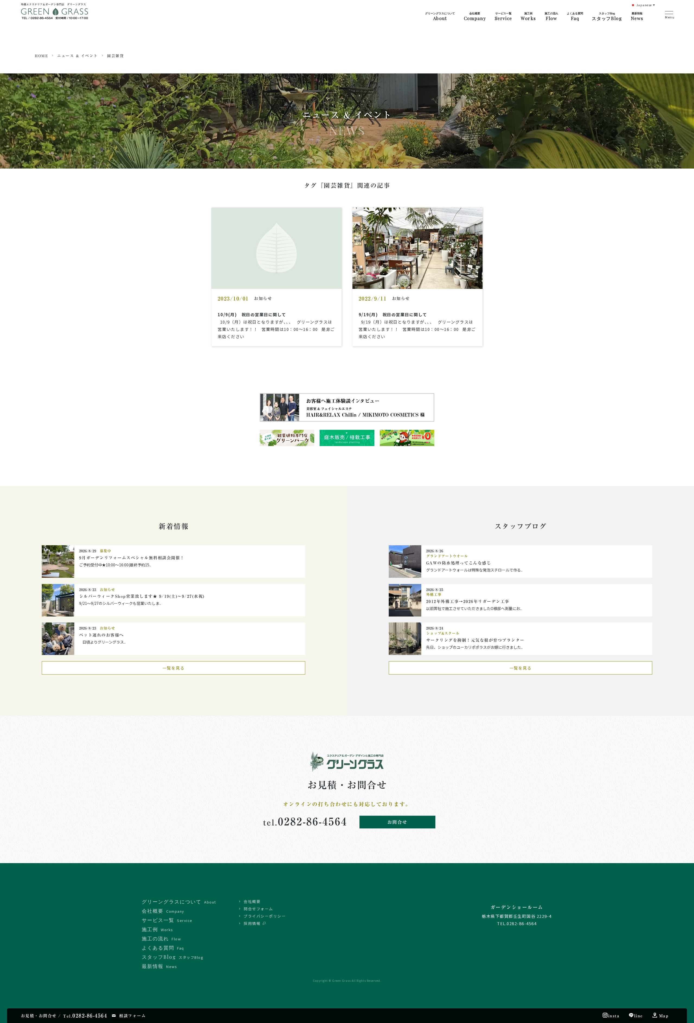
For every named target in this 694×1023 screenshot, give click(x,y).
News (637, 16)
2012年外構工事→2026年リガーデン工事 (467, 601)
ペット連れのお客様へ (101, 635)
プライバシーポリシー (265, 916)
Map (664, 1016)
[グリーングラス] (54, 15)
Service (503, 16)
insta (614, 1016)
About (440, 16)
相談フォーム (132, 1016)
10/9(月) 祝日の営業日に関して (252, 314)
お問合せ (397, 822)
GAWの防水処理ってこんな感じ (458, 563)
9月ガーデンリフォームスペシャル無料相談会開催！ (132, 558)
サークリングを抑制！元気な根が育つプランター (475, 640)
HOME (41, 56)
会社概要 (252, 901)
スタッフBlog (607, 16)
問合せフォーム (258, 908)
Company (475, 16)
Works (528, 16)
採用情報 (252, 923)
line (638, 1016)
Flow (551, 16)
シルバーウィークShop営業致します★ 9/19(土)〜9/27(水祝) (144, 596)
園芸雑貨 (115, 56)
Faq (575, 16)
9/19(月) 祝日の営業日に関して (393, 314)
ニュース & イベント (77, 56)
